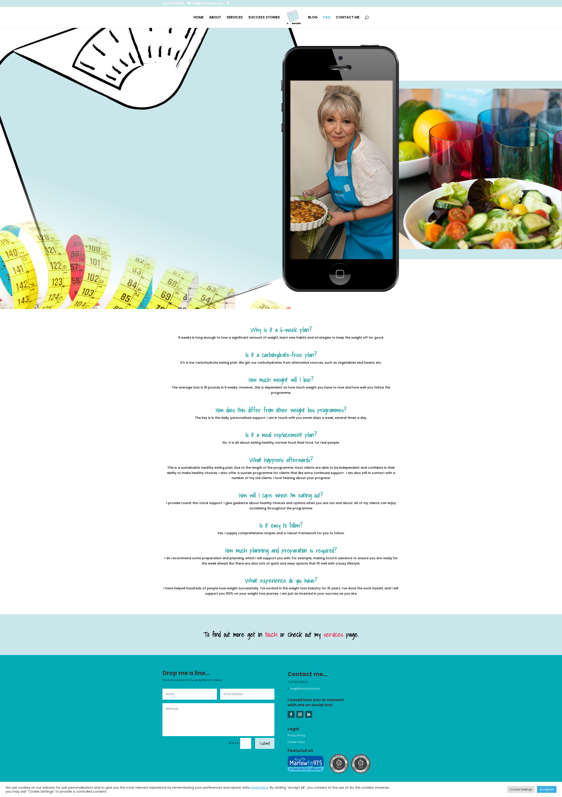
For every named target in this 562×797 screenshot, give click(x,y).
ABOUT (215, 18)
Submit (264, 743)
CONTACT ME (347, 18)
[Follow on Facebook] (291, 714)
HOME (198, 18)
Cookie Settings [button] (521, 789)
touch (271, 634)
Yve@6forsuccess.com (305, 688)
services (333, 634)
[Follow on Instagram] (299, 714)
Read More (259, 787)
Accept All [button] (547, 789)
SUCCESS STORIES (264, 18)
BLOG (313, 18)
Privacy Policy (296, 735)
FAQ (326, 18)
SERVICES (235, 18)
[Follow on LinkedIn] (308, 714)
